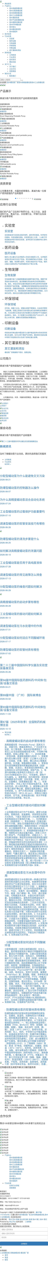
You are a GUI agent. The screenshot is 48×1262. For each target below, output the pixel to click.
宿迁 (45, 1219)
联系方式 (8, 73)
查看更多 (3, 111)
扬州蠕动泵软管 (15, 29)
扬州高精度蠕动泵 (24, 82)
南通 (17, 1219)
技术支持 (8, 34)
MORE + (8, 464)
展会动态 (12, 62)
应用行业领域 (14, 1185)
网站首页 (8, 3)
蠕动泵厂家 (25, 1253)
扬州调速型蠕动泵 (15, 8)
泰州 (41, 1219)
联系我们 (12, 76)
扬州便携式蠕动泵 (15, 22)
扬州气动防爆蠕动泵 (16, 20)
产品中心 (8, 6)
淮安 (26, 1219)
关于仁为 (8, 64)
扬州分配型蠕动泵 (15, 10)
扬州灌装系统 (14, 17)
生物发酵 (12, 43)
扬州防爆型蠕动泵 (15, 13)
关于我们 (12, 66)
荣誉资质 (3, 415)
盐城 (30, 1219)
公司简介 (3, 405)
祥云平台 (12, 1221)
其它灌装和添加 (15, 50)
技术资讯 (12, 59)
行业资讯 (12, 57)
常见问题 (8, 732)
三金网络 (28, 1221)
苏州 (14, 1219)
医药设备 (12, 41)
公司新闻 (12, 55)
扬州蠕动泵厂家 (12, 82)
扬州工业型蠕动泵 (15, 15)
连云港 (22, 1219)
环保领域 (12, 45)
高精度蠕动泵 (15, 1253)
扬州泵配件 (13, 31)
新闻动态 (8, 52)
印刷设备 (12, 48)
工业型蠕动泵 (5, 1253)
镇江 (38, 1219)
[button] (15, 198)
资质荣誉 (12, 71)
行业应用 (8, 36)
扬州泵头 (12, 27)
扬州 (34, 1219)
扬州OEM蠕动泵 (15, 24)
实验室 (11, 38)
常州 (10, 1219)
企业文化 (12, 69)
